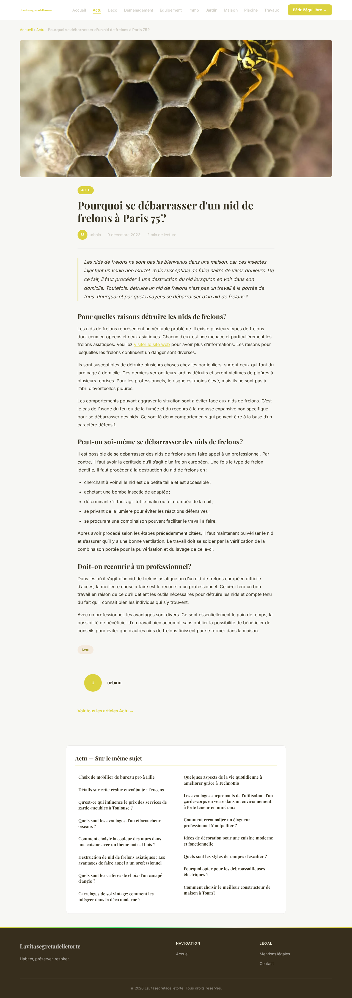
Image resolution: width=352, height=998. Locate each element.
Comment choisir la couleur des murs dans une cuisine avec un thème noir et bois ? (119, 841)
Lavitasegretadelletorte (50, 946)
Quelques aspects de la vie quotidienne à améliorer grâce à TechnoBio (223, 780)
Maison (231, 9)
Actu (97, 9)
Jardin (211, 9)
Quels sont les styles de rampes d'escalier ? (225, 856)
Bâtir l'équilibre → (310, 9)
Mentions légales (275, 953)
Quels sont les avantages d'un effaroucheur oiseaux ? (119, 823)
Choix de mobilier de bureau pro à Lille (116, 777)
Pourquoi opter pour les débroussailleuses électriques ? (224, 871)
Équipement (171, 9)
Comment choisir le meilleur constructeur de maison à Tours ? (227, 890)
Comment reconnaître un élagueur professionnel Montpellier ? (217, 822)
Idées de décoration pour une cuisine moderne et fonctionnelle (228, 840)
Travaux (271, 9)
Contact (267, 963)
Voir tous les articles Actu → (106, 710)
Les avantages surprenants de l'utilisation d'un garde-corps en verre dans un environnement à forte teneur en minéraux (228, 801)
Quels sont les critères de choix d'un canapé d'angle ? (120, 878)
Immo (193, 9)
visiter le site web (152, 344)
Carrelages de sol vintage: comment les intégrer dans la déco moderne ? (116, 896)
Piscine (251, 9)
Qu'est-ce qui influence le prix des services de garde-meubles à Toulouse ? (122, 805)
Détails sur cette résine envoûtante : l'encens (121, 789)
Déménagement (138, 9)
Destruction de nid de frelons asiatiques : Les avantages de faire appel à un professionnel (121, 860)
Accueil (79, 9)
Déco (112, 9)
